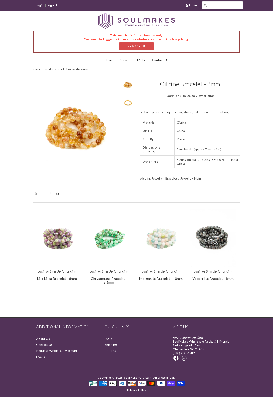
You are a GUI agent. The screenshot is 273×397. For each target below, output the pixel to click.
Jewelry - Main (190, 178)
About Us (43, 338)
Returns (110, 350)
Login (193, 5)
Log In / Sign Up (137, 46)
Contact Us (160, 60)
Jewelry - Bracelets (165, 178)
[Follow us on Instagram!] (185, 359)
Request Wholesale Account (56, 350)
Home (109, 60)
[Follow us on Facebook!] (176, 359)
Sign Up (53, 5)
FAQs (141, 60)
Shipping (111, 344)
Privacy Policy (136, 390)
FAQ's (40, 356)
